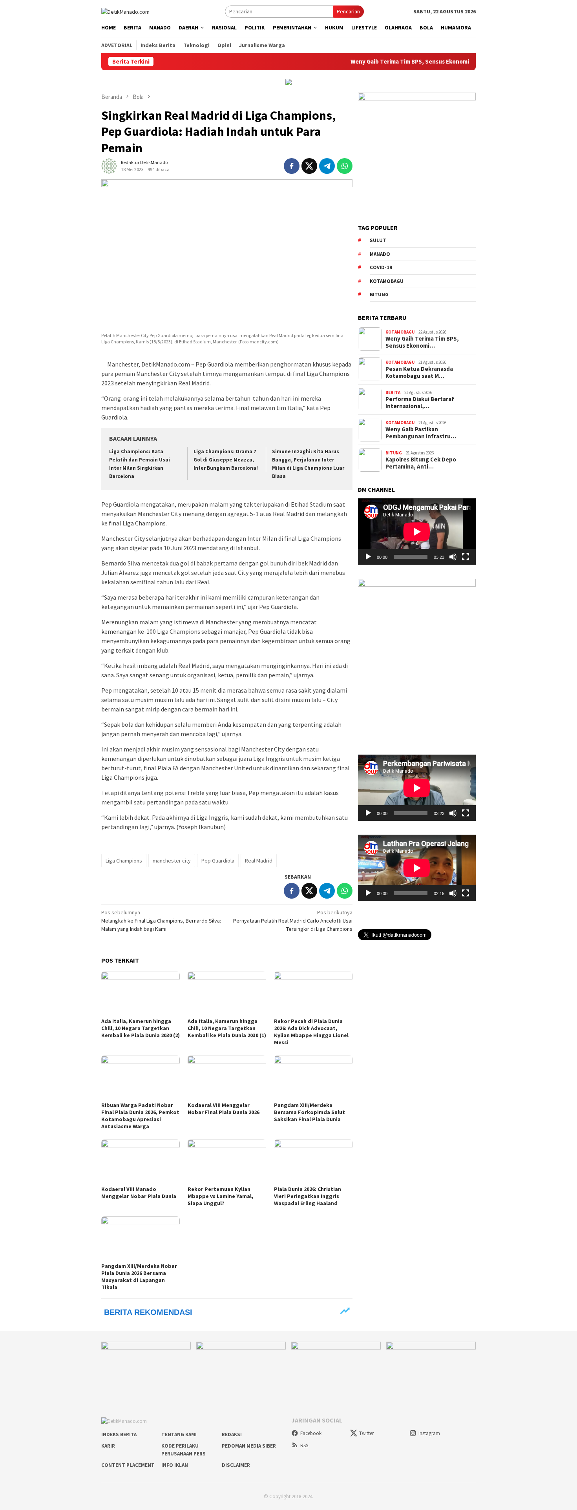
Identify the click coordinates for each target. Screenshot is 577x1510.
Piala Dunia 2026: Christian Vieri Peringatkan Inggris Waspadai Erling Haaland (307, 1196)
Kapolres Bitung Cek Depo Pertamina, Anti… (420, 463)
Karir (108, 1446)
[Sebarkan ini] (291, 166)
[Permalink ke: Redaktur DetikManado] (109, 165)
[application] (417, 531)
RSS (304, 1445)
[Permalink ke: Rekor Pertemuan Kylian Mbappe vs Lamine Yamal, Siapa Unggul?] (227, 1162)
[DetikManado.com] (125, 11)
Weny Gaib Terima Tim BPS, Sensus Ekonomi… (422, 342)
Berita (392, 392)
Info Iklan (174, 1465)
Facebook (310, 1433)
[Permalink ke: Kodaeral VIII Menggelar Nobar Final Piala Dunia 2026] (227, 1078)
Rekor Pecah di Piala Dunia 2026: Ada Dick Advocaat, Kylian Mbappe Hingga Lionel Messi (311, 1032)
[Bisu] (453, 557)
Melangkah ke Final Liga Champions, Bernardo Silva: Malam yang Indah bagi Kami (161, 920)
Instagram (429, 1433)
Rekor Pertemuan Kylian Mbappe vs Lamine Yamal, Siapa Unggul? (220, 1196)
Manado (380, 254)
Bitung (379, 294)
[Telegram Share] (327, 166)
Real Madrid (258, 860)
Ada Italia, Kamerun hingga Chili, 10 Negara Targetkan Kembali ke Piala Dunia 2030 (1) (227, 1028)
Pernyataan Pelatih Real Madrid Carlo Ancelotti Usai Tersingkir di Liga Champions (292, 920)
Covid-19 (381, 267)
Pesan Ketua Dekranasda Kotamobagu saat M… (419, 372)
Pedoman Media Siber (249, 1446)
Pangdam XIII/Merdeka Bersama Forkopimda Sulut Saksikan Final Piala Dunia (309, 1112)
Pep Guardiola (217, 860)
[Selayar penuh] (465, 557)
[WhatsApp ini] (344, 166)
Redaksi (232, 1434)
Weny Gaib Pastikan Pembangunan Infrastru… (420, 433)
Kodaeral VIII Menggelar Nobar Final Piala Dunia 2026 (223, 1108)
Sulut (378, 240)
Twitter (366, 1433)
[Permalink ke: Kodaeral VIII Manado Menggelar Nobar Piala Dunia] (140, 1162)
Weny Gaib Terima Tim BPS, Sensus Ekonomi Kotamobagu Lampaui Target (412, 61)
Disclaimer (236, 1465)
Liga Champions (124, 860)
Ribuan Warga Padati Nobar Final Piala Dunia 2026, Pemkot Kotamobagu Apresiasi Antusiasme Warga (140, 1115)
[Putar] (368, 557)
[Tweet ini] (309, 166)
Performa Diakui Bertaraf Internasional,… (419, 403)
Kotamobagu (387, 281)
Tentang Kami (179, 1434)
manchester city (172, 860)
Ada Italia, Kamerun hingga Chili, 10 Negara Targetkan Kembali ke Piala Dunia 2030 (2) (140, 1028)
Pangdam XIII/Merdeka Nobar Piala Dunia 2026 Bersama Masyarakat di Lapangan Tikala (139, 1276)
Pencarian (348, 11)
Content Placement (128, 1465)
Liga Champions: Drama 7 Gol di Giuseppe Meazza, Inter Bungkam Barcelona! (226, 459)
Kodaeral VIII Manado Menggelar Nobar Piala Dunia (138, 1192)
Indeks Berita (119, 1434)
